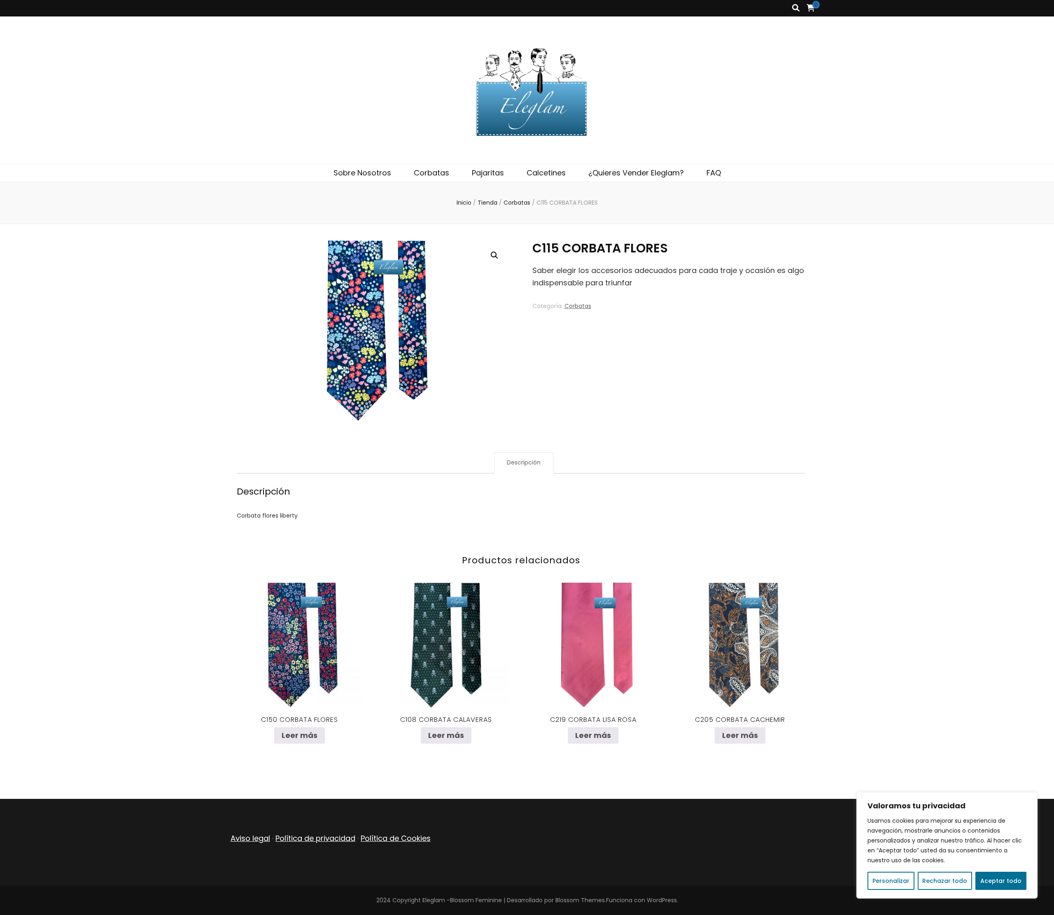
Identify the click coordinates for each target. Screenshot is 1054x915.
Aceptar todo (1000, 881)
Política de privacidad (315, 838)
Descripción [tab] (524, 462)
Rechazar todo (944, 881)
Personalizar (890, 881)
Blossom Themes (580, 900)
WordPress (662, 900)
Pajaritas (488, 173)
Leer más (299, 735)
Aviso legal (250, 838)
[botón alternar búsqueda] (796, 8)
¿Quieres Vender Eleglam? (636, 173)
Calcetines (546, 173)
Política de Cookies (396, 838)
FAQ (714, 173)
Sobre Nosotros (362, 173)
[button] (494, 255)
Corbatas (431, 173)
